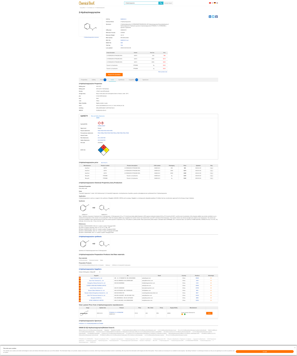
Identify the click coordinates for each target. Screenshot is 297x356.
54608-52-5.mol (124, 40)
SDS (122, 42)
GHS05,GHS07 (101, 125)
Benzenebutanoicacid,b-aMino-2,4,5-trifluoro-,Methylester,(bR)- (184, 333)
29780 (197, 288)
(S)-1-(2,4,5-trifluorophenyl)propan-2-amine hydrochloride (192, 330)
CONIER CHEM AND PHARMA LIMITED (96, 285)
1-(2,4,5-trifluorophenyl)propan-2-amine (154, 335)
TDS (122, 45)
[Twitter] (213, 16)
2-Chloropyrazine (83, 260)
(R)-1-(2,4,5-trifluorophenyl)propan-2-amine (176, 335)
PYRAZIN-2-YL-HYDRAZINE (116, 312)
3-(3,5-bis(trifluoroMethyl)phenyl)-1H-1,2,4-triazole (91, 265)
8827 (197, 293)
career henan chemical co (96, 288)
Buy (212, 168)
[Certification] (184, 314)
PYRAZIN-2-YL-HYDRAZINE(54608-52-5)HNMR (91, 323)
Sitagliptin (106, 330)
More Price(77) (104, 162)
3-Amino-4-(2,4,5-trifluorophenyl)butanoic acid (113, 333)
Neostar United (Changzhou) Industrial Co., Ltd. (96, 293)
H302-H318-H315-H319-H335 (105, 130)
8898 (197, 297)
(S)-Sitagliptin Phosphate (93, 333)
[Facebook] (216, 16)
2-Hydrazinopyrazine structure (91, 37)
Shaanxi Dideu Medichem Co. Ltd (96, 290)
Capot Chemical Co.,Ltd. (96, 278)
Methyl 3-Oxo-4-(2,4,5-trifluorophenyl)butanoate (90, 330)
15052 (197, 300)
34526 (197, 295)
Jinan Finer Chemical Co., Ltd (96, 280)
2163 (197, 283)
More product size (162, 71)
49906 (197, 285)
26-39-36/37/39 (101, 140)
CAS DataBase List (90, 7)
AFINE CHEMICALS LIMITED (96, 300)
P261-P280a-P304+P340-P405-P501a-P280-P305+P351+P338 (113, 133)
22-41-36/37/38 (101, 137)
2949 (197, 280)
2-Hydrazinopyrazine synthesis (90, 236)
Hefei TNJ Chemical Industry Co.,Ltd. (96, 295)
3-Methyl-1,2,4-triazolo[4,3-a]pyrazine (121, 265)
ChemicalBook (82, 7)
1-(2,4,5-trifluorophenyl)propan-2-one (167, 330)
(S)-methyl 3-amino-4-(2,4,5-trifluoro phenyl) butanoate (177, 331)
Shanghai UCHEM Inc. (96, 297)
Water (101, 260)
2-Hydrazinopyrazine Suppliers (90, 269)
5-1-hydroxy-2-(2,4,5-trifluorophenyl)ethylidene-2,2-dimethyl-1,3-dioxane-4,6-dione (146, 333)
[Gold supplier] (182, 314)
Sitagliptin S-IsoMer (116, 330)
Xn (98, 135)
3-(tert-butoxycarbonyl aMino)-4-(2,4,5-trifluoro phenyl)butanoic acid (139, 330)
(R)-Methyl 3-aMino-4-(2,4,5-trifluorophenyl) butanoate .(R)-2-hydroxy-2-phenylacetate (121, 335)
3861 (197, 290)
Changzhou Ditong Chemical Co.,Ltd (96, 283)
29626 (197, 278)
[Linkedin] (210, 16)
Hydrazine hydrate (93, 260)
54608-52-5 (123, 19)
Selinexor (107, 265)
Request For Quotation (114, 74)
